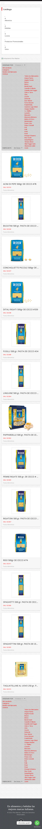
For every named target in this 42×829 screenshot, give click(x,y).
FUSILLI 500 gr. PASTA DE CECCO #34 (20, 351)
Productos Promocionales (14, 41)
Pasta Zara (28, 123)
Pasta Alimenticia (8, 190)
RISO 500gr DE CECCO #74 (15, 560)
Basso (26, 82)
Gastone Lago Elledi (31, 107)
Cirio (25, 94)
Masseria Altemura (30, 117)
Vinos (7, 49)
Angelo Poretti (29, 80)
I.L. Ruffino (27, 111)
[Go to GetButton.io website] (37, 827)
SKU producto (7, 68)
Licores (7, 36)
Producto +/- (19, 65)
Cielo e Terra (28, 92)
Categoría (6, 70)
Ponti (26, 133)
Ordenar (5, 74)
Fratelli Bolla (28, 105)
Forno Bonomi (28, 103)
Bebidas (8, 28)
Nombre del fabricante (10, 72)
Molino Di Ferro (29, 119)
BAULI (26, 84)
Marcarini (27, 115)
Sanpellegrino (28, 140)
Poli (25, 127)
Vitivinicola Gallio (29, 146)
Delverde (27, 98)
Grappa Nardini (29, 109)
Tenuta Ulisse (28, 142)
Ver (21, 164)
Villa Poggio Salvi (29, 144)
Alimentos (8, 20)
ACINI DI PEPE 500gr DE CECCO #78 (19, 184)
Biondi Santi (28, 86)
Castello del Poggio (30, 90)
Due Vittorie (28, 101)
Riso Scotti (27, 138)
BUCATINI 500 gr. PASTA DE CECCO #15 (22, 225)
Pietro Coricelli (29, 125)
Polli (25, 129)
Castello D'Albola (29, 88)
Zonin (26, 148)
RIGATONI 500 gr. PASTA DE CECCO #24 (22, 518)
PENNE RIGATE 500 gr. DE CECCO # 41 (21, 476)
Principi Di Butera (30, 135)
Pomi (26, 131)
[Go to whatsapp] (37, 823)
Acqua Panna (28, 78)
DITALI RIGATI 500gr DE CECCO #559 (20, 309)
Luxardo (27, 113)
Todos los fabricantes (31, 76)
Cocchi (26, 96)
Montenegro (28, 121)
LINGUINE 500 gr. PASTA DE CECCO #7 (21, 393)
